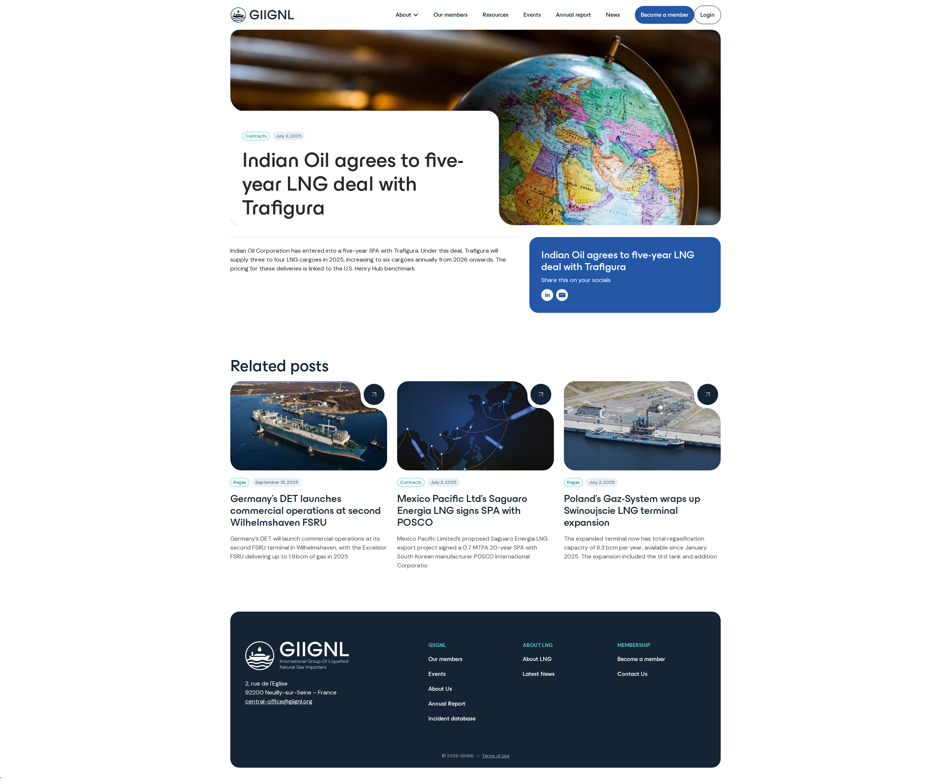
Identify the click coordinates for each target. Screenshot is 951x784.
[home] (262, 15)
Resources (496, 15)
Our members (451, 15)
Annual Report (446, 703)
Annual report (573, 15)
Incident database (452, 718)
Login (707, 15)
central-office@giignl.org (278, 701)
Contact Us (632, 674)
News (613, 15)
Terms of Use (495, 756)
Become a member (664, 15)
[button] (407, 15)
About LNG (537, 659)
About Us (440, 689)
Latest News (539, 674)
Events (532, 15)
